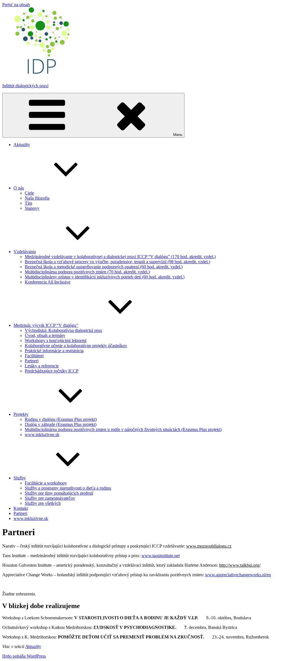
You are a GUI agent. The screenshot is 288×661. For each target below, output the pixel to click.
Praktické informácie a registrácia (54, 350)
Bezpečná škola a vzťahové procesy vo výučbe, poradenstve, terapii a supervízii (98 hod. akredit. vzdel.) (117, 261)
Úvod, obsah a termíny (45, 335)
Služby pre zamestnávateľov (50, 498)
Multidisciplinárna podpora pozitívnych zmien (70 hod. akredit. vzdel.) (87, 271)
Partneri (32, 360)
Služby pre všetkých (43, 503)
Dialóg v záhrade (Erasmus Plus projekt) (60, 424)
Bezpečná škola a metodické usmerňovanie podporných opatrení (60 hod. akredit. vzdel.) (104, 266)
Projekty (21, 414)
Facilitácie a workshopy (46, 483)
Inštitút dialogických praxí (25, 85)
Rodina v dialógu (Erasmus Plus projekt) (61, 419)
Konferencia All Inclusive (47, 282)
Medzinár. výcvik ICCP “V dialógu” (46, 325)
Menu (177, 135)
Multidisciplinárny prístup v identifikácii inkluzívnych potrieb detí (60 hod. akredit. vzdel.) (104, 276)
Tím (28, 203)
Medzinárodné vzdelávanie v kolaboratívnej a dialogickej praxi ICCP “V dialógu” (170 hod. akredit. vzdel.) (120, 256)
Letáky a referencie (42, 365)
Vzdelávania (25, 251)
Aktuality (22, 144)
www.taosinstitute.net (160, 555)
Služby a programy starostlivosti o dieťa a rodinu (68, 488)
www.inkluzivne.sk (42, 434)
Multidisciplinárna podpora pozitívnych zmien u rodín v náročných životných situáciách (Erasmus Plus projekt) (123, 429)
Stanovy (32, 208)
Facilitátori (34, 355)
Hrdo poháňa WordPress (24, 656)
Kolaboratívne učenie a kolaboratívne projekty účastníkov (76, 345)
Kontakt (21, 508)
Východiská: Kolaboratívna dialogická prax (63, 330)
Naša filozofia (37, 198)
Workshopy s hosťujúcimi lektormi (55, 340)
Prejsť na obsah (16, 4)
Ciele (29, 193)
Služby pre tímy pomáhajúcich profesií (59, 493)
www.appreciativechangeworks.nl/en (238, 574)
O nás (19, 188)
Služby (20, 477)
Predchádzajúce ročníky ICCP (51, 371)
